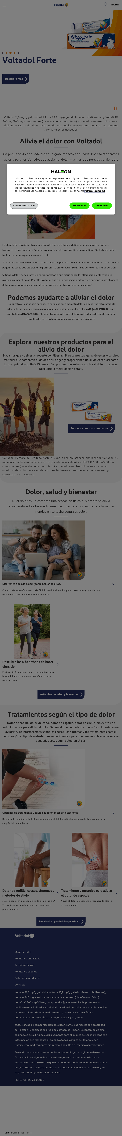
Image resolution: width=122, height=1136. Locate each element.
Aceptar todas (102, 205)
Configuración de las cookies (24, 205)
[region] (61, 189)
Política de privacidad (95, 191)
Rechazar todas (79, 205)
